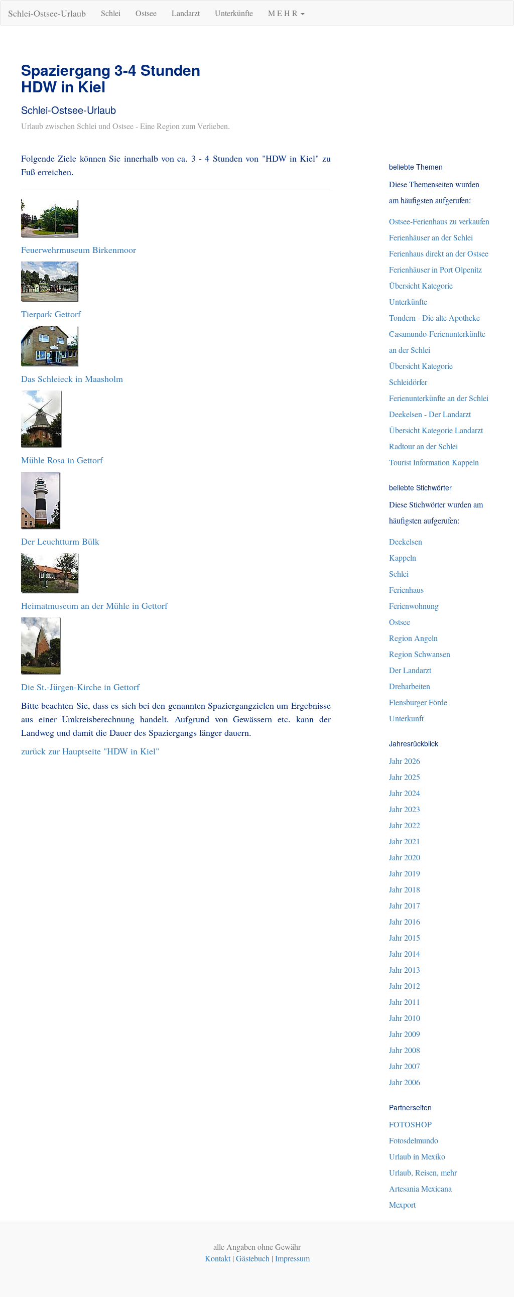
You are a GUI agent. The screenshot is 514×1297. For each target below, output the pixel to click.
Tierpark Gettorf (51, 314)
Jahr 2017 (404, 905)
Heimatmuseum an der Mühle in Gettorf (94, 605)
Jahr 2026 (404, 760)
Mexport (402, 1204)
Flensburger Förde (418, 702)
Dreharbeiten (409, 686)
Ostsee (146, 13)
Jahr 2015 (404, 937)
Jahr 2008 (404, 1050)
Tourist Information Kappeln (434, 462)
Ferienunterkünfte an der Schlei (438, 398)
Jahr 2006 (404, 1082)
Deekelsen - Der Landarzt (430, 414)
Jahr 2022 (404, 825)
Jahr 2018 (404, 889)
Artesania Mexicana (420, 1188)
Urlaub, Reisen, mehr (423, 1172)
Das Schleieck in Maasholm (72, 378)
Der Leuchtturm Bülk (60, 541)
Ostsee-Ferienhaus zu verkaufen (439, 221)
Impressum (292, 1258)
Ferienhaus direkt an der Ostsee (438, 253)
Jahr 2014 (404, 953)
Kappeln (402, 557)
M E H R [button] (284, 13)
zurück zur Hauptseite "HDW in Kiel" (90, 751)
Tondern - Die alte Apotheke (434, 317)
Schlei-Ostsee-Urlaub (47, 13)
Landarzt (186, 13)
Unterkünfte (234, 13)
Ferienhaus (406, 589)
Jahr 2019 (404, 873)
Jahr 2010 (404, 1017)
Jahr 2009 (404, 1033)
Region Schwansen (419, 653)
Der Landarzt (410, 670)
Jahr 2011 (404, 1001)
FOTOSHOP (410, 1124)
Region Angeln (413, 637)
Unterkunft (406, 718)
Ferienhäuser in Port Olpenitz (435, 269)
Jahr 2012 (404, 985)
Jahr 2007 (404, 1066)
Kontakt (217, 1258)
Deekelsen (405, 541)
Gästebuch (253, 1258)
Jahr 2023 (404, 809)
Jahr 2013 (404, 969)
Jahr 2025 (404, 776)
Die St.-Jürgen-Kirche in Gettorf (80, 687)
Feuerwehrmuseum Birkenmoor (78, 249)
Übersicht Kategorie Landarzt (436, 430)
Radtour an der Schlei (423, 446)
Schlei (110, 13)
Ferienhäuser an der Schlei (431, 237)
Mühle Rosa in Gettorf (62, 460)
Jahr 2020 (404, 857)
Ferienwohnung (414, 605)
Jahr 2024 (404, 793)
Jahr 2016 (404, 921)
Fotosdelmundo (413, 1140)
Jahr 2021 (404, 841)
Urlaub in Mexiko (417, 1156)
